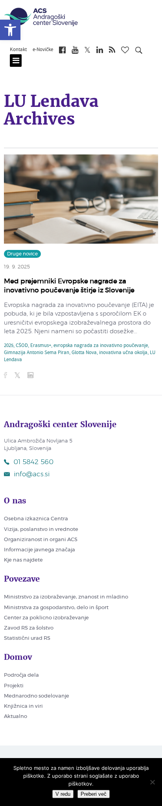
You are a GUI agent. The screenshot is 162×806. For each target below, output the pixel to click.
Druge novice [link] (22, 254)
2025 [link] (8, 346)
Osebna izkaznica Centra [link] (36, 518)
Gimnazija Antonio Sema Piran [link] (36, 353)
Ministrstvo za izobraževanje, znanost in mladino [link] (66, 597)
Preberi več (94, 794)
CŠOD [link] (22, 346)
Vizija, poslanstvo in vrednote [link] (41, 529)
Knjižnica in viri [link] (23, 706)
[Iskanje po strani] (139, 51)
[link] (10, 30)
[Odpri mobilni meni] (16, 60)
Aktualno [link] (15, 716)
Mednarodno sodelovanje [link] (36, 696)
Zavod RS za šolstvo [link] (28, 628)
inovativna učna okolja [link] (123, 353)
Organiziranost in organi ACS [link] (40, 539)
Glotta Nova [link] (84, 353)
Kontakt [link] (18, 50)
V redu (62, 794)
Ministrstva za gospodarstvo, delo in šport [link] (56, 607)
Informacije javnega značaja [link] (39, 550)
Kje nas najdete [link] (23, 560)
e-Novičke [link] (43, 50)
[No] (152, 782)
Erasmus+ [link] (40, 346)
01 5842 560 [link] (33, 462)
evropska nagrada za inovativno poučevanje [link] (100, 346)
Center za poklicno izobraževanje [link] (46, 618)
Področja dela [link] (21, 675)
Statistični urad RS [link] (27, 638)
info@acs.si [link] (32, 474)
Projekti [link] (14, 685)
